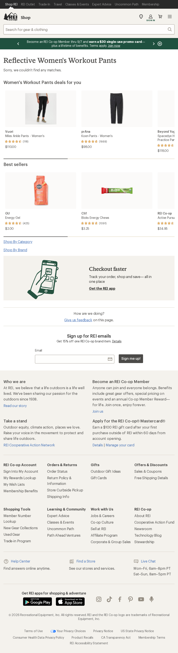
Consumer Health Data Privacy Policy (38, 637)
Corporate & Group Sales (111, 542)
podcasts (151, 599)
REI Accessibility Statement (89, 643)
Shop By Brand (15, 250)
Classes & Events (60, 522)
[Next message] (153, 44)
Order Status (57, 471)
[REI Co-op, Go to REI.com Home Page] (10, 16)
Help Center (20, 561)
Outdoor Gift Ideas (106, 471)
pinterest (130, 599)
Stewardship (144, 542)
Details (117, 341)
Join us (97, 411)
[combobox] (89, 29)
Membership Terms (151, 637)
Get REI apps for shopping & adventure (54, 593)
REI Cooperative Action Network (29, 445)
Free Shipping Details (151, 478)
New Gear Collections (20, 528)
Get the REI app (102, 288)
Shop (25, 17)
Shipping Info (58, 496)
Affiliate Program (104, 535)
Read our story (15, 406)
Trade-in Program (17, 541)
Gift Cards (99, 478)
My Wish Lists (14, 484)
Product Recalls (82, 637)
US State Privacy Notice (137, 631)
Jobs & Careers (102, 516)
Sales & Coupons (148, 471)
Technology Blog (148, 535)
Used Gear (11, 534)
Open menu (169, 16)
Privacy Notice (103, 631)
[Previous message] (18, 44)
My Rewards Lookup (19, 478)
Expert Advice (58, 516)
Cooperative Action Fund (154, 522)
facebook (120, 599)
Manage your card (120, 445)
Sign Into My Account (20, 471)
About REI (142, 516)
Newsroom (143, 529)
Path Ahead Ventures (64, 535)
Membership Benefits (20, 491)
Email (38, 350)
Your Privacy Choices (71, 631)
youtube (141, 599)
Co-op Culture (102, 522)
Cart (160, 16)
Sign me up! (130, 358)
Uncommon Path (60, 529)
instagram (98, 599)
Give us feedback (78, 320)
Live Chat (148, 561)
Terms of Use (33, 631)
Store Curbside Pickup (65, 490)
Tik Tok (109, 599)
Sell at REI (98, 529)
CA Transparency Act (116, 637)
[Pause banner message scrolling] (159, 44)
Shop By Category (17, 241)
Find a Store (85, 561)
